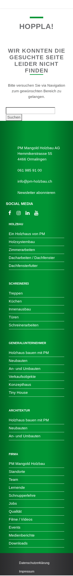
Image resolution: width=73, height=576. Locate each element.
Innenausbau (20, 309)
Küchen (15, 301)
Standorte (17, 472)
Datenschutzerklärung (34, 563)
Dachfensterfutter (23, 266)
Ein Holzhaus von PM (27, 234)
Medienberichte (22, 535)
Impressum (26, 571)
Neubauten (18, 361)
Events (14, 527)
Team (13, 480)
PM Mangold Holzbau (27, 464)
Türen (14, 317)
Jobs (13, 503)
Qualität (15, 511)
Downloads (18, 543)
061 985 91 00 (30, 170)
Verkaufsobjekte (22, 377)
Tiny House (18, 392)
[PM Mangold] (21, 4)
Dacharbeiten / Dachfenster (32, 258)
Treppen (16, 293)
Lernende (17, 487)
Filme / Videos (21, 519)
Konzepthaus (20, 385)
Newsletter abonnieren (36, 193)
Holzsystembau (22, 242)
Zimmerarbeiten (22, 250)
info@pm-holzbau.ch (35, 181)
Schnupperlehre (22, 495)
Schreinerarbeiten (24, 325)
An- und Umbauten (24, 369)
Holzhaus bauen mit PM (29, 353)
